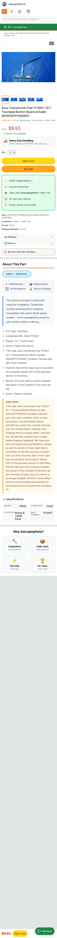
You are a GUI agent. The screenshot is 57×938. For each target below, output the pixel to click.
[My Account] (11, 11)
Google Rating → (21, 180)
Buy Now (28, 169)
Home (6, 33)
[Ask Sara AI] (4, 11)
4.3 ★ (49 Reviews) (22, 120)
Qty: (4, 152)
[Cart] (28, 11)
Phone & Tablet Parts (19, 33)
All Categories (17, 27)
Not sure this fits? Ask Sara (21, 252)
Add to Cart (28, 161)
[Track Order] (19, 11)
